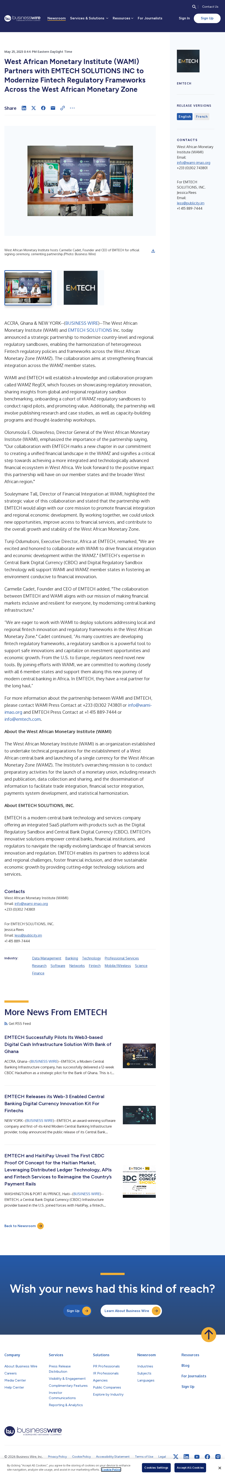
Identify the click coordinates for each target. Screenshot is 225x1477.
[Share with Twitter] (33, 108)
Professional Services (122, 958)
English (185, 117)
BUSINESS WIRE (81, 323)
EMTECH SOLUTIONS (90, 330)
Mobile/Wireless (118, 965)
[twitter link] (175, 1456)
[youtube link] (197, 1457)
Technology (91, 958)
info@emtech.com (22, 719)
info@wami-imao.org (31, 903)
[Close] (219, 1468)
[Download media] (153, 250)
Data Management (46, 958)
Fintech (95, 965)
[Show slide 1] (28, 287)
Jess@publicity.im (28, 935)
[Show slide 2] (80, 287)
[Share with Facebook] (43, 108)
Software (58, 965)
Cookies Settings (156, 1467)
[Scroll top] (208, 1334)
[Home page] (22, 18)
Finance (38, 973)
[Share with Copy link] (62, 108)
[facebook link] (207, 1456)
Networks (77, 965)
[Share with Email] (52, 108)
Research (39, 965)
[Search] (194, 7)
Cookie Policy (111, 1469)
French (202, 117)
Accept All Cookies (190, 1467)
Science (141, 965)
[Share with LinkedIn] (23, 108)
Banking (71, 958)
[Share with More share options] (72, 108)
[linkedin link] (186, 1456)
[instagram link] (218, 1456)
